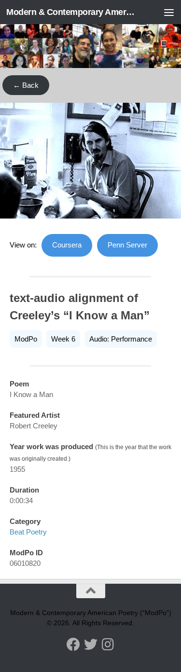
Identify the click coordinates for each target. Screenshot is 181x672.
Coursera (67, 245)
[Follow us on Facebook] (73, 644)
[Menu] (169, 12)
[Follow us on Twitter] (90, 644)
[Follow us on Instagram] (108, 644)
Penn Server (127, 245)
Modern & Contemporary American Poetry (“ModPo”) (71, 12)
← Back (26, 85)
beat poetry (28, 532)
